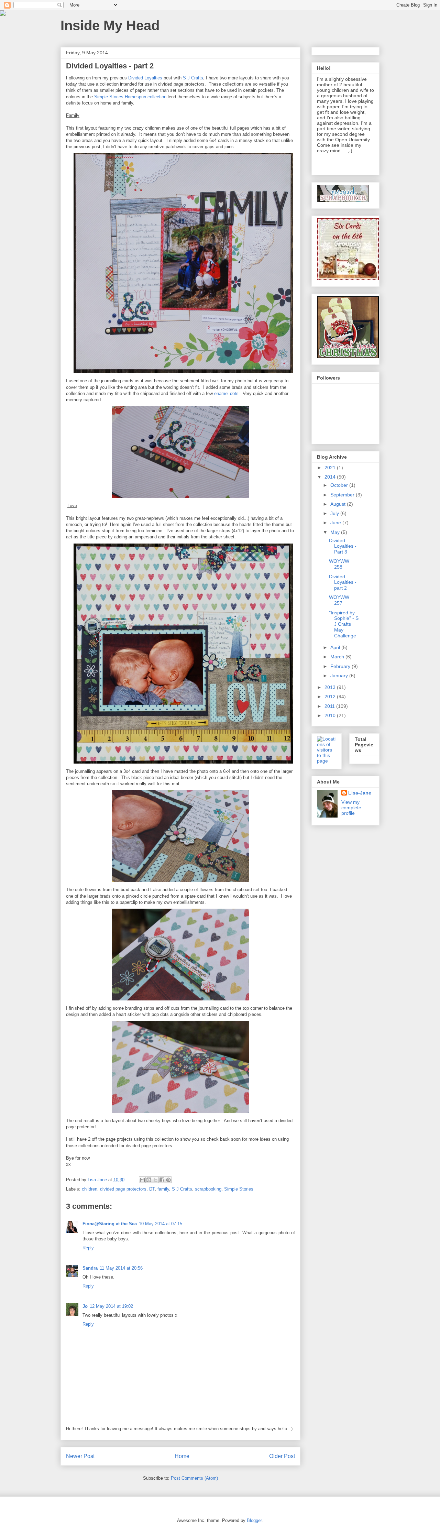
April (335, 647)
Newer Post (80, 1456)
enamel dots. (227, 393)
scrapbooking (208, 1189)
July (335, 513)
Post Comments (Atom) (194, 1478)
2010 (330, 715)
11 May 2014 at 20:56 (121, 1268)
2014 (330, 477)
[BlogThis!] (148, 1179)
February (341, 666)
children (89, 1189)
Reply (88, 1247)
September (343, 494)
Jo (85, 1306)
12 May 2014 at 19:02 (111, 1306)
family (163, 1189)
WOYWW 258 (339, 564)
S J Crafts (193, 77)
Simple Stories (238, 1189)
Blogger (254, 1520)
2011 (330, 706)
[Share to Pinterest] (168, 1179)
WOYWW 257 (339, 600)
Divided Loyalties (145, 77)
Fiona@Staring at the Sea (109, 1223)
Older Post (282, 1456)
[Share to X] (155, 1179)
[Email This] (142, 1179)
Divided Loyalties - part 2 (342, 582)
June (336, 522)
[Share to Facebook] (161, 1179)
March (337, 656)
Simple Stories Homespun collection (131, 96)
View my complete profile (351, 807)
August (338, 504)
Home (182, 1456)
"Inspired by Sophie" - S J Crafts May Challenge (344, 624)
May (335, 532)
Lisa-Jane (359, 793)
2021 (330, 467)
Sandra (90, 1268)
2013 (330, 687)
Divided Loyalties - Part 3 (342, 546)
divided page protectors (123, 1189)
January (339, 675)
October (339, 485)
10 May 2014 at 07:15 (160, 1223)
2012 (330, 696)
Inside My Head (110, 25)
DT (152, 1189)
